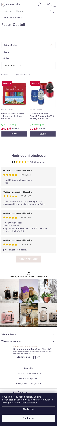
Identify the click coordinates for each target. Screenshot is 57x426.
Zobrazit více (28, 259)
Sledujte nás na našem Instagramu (29, 276)
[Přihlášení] (41, 4)
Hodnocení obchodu (28, 155)
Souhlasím (28, 418)
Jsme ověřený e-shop (25, 346)
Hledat (52, 11)
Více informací (29, 402)
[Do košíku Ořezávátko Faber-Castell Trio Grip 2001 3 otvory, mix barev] (43, 134)
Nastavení (28, 409)
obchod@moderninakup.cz (28, 373)
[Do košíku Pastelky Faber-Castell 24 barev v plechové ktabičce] (14, 134)
